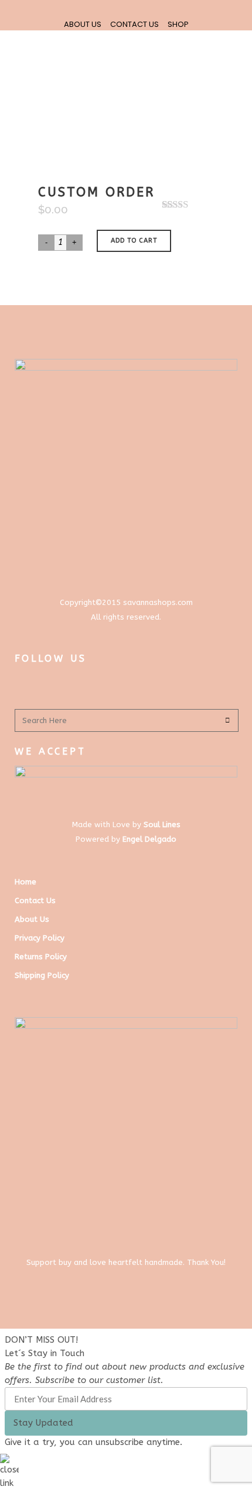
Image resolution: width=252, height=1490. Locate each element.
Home (25, 881)
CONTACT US (134, 24)
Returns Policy (41, 956)
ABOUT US (82, 24)
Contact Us (35, 900)
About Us (32, 919)
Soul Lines (162, 824)
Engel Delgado (149, 839)
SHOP (178, 24)
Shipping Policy (42, 975)
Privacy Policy (39, 938)
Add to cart (134, 240)
